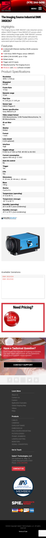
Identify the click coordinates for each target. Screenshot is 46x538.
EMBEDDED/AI (17, 428)
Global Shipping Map (19, 406)
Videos (14, 408)
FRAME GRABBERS (18, 436)
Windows (6, 68)
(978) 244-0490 (22, 463)
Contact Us (16, 397)
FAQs (13, 411)
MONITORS (16, 442)
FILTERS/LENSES (18, 434)
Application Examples (19, 403)
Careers (14, 400)
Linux (15, 68)
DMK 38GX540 (7, 279)
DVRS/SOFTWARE (18, 426)
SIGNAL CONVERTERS (20, 444)
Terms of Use (23, 531)
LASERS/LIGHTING (18, 439)
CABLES (15, 420)
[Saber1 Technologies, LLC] (6, 6)
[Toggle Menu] (36, 8)
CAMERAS (15, 423)
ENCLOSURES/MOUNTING (21, 431)
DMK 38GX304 (7, 277)
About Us (15, 395)
